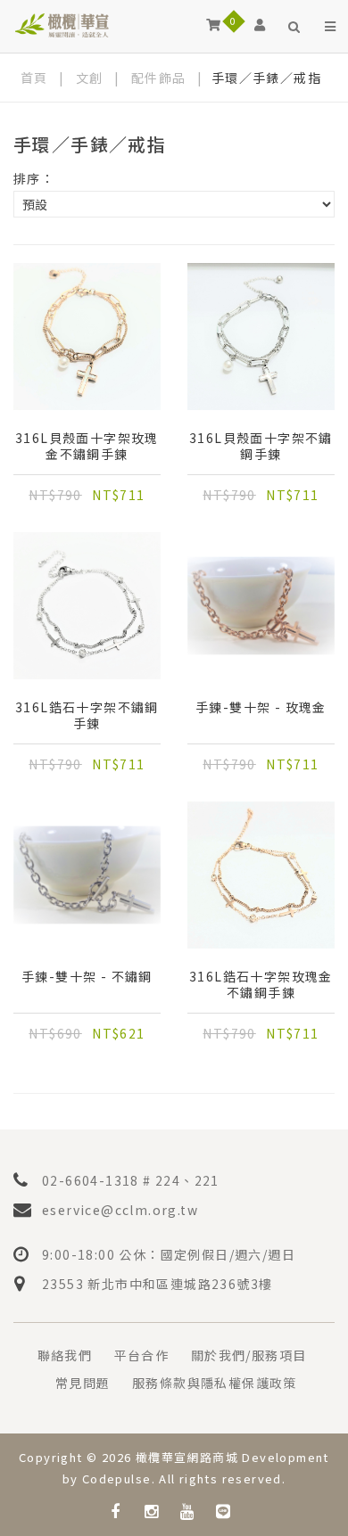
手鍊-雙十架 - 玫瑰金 (261, 707)
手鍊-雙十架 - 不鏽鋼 (87, 976)
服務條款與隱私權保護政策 (214, 1383)
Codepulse (117, 1478)
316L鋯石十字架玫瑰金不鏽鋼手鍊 (261, 984)
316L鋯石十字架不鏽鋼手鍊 (87, 715)
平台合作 (142, 1355)
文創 (90, 77)
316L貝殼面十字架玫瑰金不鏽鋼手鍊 (87, 446)
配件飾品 (158, 77)
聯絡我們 (65, 1355)
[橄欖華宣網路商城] (62, 24)
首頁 (34, 77)
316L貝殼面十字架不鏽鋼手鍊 (261, 446)
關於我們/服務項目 (249, 1355)
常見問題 (83, 1383)
